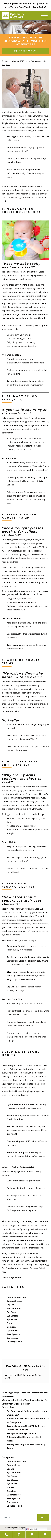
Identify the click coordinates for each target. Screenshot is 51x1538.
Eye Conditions (14, 1308)
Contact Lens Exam (16, 1297)
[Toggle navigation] (44, 15)
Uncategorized (14, 1341)
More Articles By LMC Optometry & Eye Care (25, 1368)
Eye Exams (16, 1277)
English (33, 1529)
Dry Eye (10, 1304)
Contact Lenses (14, 1301)
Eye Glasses (12, 1315)
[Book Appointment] (19, 1534)
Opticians (11, 1327)
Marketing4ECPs (21, 1527)
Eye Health (12, 1319)
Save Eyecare (13, 1334)
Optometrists (14, 1330)
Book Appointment (25, 50)
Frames (10, 1323)
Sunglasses (12, 1338)
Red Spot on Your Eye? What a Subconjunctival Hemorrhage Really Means (24, 1437)
